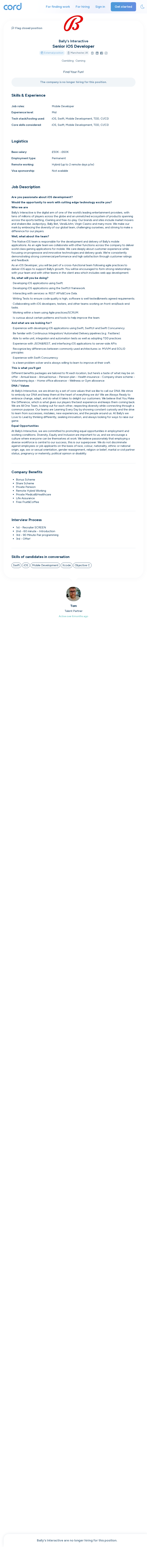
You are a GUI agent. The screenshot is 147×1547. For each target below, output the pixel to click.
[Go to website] (92, 53)
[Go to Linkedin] (97, 53)
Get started (123, 7)
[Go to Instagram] (106, 53)
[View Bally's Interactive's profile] (73, 23)
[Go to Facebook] (101, 53)
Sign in (100, 7)
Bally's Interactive (73, 41)
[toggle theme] (142, 6)
